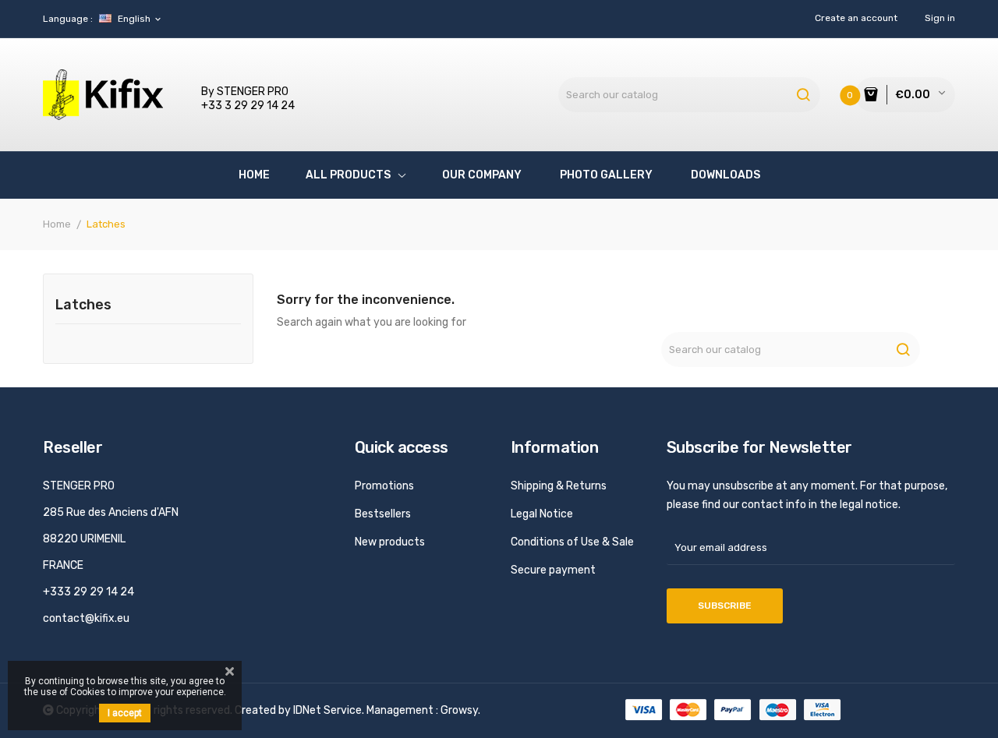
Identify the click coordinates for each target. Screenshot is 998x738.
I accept (125, 713)
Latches (83, 305)
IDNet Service (327, 710)
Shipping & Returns (559, 486)
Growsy (459, 710)
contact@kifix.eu (86, 618)
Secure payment (553, 570)
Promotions (384, 486)
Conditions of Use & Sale (572, 542)
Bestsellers (383, 514)
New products (390, 542)
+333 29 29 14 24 (88, 592)
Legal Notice (542, 514)
